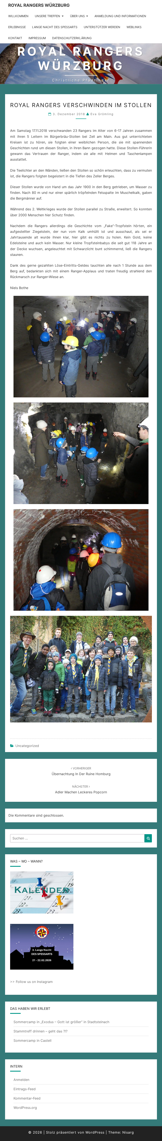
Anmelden (21, 1080)
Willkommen (18, 16)
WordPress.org (25, 1107)
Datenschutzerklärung (72, 38)
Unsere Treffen (47, 16)
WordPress (94, 1132)
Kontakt (15, 38)
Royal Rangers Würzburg (39, 5)
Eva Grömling (102, 114)
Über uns (77, 16)
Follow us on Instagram (34, 982)
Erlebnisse (17, 27)
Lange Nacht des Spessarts (54, 27)
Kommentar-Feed (27, 1098)
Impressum (37, 38)
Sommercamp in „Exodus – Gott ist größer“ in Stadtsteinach (61, 1022)
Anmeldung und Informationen (120, 16)
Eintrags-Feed (25, 1089)
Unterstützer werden (102, 27)
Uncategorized (27, 746)
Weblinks (134, 27)
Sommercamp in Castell (32, 1040)
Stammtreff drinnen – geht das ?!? (41, 1031)
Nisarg (128, 1132)
